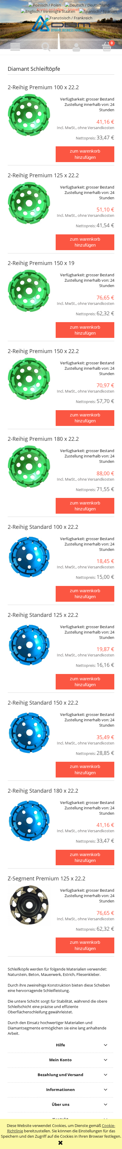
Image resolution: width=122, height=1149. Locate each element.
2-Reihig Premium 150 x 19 (41, 263)
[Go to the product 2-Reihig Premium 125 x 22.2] (29, 207)
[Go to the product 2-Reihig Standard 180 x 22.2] (29, 822)
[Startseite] (61, 22)
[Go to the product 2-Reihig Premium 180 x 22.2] (29, 471)
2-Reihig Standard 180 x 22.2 (43, 790)
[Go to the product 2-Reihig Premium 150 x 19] (29, 295)
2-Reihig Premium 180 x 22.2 (43, 438)
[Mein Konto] (76, 47)
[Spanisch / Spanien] (98, 11)
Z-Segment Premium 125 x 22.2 (46, 878)
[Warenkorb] (107, 46)
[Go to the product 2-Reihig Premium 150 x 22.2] (29, 383)
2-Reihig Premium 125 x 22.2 (43, 175)
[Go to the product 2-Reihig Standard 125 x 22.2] (29, 647)
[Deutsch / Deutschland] (87, 4)
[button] (15, 47)
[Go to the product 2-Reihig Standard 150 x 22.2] (29, 734)
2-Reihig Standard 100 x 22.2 (43, 526)
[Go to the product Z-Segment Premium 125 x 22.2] (29, 905)
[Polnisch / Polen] (45, 4)
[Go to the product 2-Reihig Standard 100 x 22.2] (29, 559)
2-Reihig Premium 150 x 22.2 (43, 351)
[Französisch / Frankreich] (68, 17)
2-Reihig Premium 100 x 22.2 (43, 87)
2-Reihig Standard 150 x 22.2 (43, 702)
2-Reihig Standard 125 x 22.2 (43, 614)
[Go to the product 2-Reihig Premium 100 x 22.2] (29, 119)
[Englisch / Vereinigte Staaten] (48, 11)
